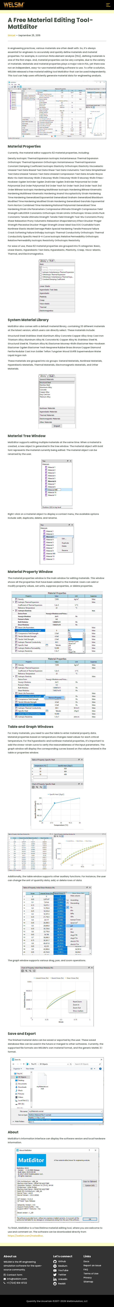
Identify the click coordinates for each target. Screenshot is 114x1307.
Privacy (88, 1277)
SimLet (11, 35)
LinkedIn (62, 1279)
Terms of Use (91, 1273)
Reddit (62, 1283)
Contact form (14, 1274)
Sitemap (88, 1281)
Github (62, 1261)
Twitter (62, 1274)
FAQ (86, 1269)
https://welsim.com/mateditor (25, 1235)
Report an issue (92, 1265)
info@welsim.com (17, 1278)
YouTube (63, 1270)
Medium (62, 1265)
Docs (86, 1261)
